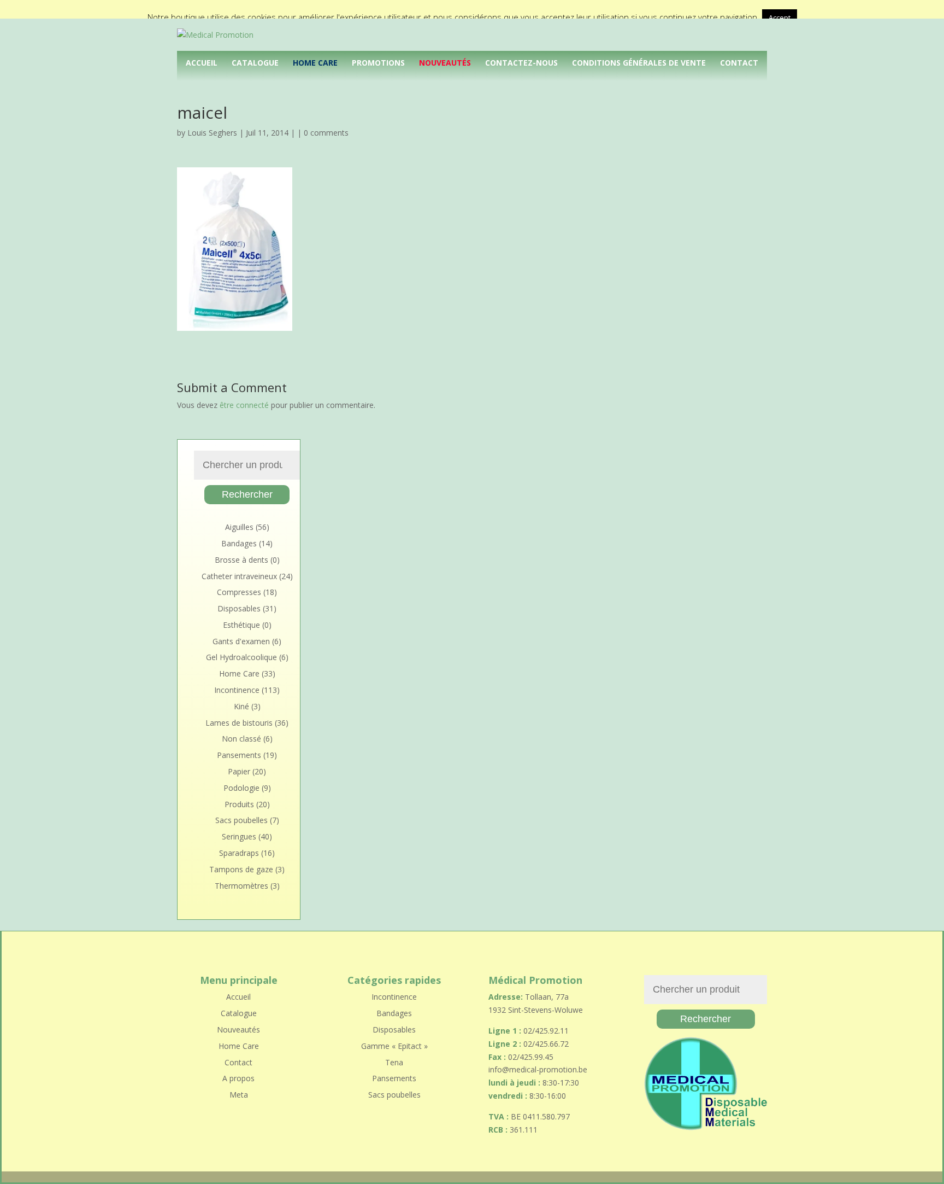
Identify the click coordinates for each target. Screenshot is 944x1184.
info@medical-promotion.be (537, 1069)
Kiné (241, 706)
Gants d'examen (241, 641)
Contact (739, 62)
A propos (238, 1078)
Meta (238, 1094)
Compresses (239, 592)
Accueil (201, 62)
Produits (239, 804)
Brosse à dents (241, 560)
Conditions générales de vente (639, 62)
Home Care (315, 62)
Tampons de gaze (241, 869)
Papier (239, 771)
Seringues (239, 836)
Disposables (239, 608)
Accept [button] (779, 17)
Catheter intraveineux (239, 576)
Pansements (239, 755)
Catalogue (255, 62)
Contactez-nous (521, 62)
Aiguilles (239, 527)
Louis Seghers (212, 132)
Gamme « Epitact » (394, 1046)
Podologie (241, 788)
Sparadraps (239, 853)
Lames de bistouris (239, 723)
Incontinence (236, 690)
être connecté (244, 405)
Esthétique (241, 625)
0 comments (326, 132)
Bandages (239, 543)
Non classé (241, 738)
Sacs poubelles (241, 820)
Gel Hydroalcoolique (241, 657)
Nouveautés (445, 62)
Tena (394, 1062)
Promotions (378, 62)
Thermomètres (241, 885)
